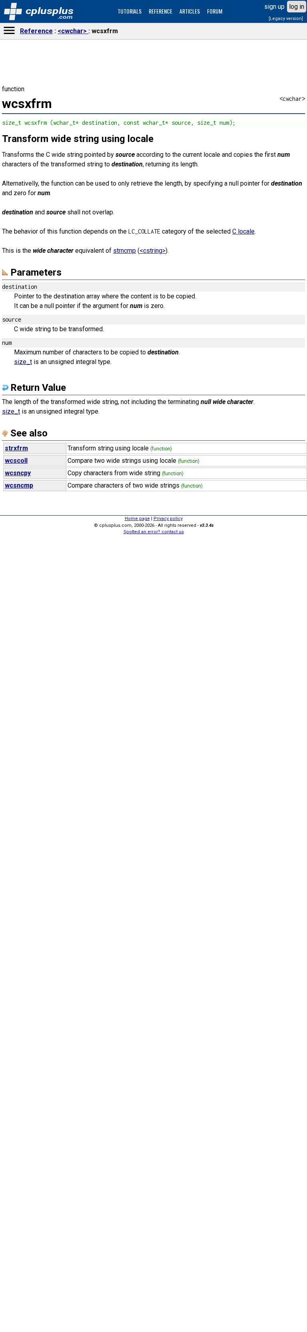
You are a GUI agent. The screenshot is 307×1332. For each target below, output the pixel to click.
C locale (243, 231)
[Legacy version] (286, 18)
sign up (274, 6)
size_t (23, 362)
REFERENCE (160, 11)
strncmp (124, 250)
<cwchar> (73, 31)
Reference (36, 31)
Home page (137, 518)
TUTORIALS (130, 11)
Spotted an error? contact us (154, 531)
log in (296, 6)
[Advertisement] (153, 1205)
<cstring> (152, 250)
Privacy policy (168, 518)
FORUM (214, 11)
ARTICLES (189, 11)
